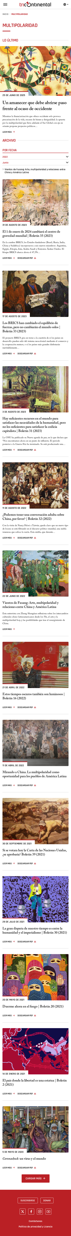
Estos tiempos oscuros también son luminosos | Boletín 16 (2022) (33, 697)
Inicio (5, 14)
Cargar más (34, 1178)
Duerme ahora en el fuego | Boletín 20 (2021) (33, 1007)
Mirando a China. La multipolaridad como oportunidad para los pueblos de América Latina (34, 775)
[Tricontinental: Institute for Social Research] (35, 4)
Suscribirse (27, 1200)
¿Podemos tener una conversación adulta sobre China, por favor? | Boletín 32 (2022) (33, 517)
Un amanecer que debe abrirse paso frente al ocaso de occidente (34, 106)
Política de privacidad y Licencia (35, 1226)
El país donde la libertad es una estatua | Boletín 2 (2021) (34, 1083)
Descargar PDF (25, 258)
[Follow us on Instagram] (40, 1212)
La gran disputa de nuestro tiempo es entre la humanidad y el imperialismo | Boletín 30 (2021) (34, 931)
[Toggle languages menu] (65, 4)
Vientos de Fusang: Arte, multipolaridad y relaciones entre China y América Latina (35, 171)
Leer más (7, 132)
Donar (47, 1200)
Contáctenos (35, 1221)
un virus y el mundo (24, 1159)
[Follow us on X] (23, 1212)
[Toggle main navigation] (5, 4)
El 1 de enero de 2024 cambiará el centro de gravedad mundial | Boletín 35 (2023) (31, 234)
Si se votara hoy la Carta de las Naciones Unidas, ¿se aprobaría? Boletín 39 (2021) (34, 853)
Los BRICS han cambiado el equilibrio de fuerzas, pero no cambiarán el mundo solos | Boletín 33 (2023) (31, 328)
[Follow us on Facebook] (31, 1212)
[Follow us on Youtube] (48, 1212)
